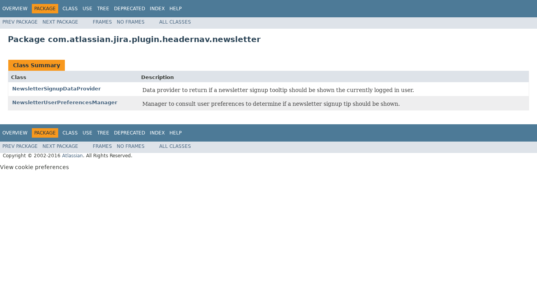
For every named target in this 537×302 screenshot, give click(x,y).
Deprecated (129, 8)
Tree (103, 8)
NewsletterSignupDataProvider (56, 89)
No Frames (131, 22)
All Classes (175, 22)
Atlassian (72, 155)
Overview (15, 8)
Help (175, 8)
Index (157, 8)
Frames (102, 22)
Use (87, 8)
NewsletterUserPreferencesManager (64, 102)
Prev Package (20, 22)
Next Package (60, 22)
